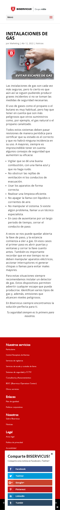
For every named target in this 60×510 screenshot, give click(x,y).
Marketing (14, 43)
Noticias (40, 43)
